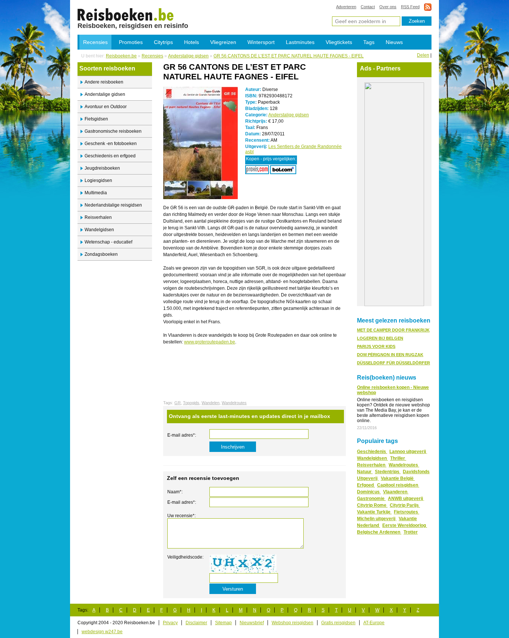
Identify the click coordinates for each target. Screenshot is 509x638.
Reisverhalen (98, 217)
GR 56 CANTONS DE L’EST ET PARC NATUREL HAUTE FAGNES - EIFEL (289, 56)
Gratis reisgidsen (338, 622)
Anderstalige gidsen (188, 56)
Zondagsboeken (101, 254)
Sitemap (223, 622)
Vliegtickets (339, 42)
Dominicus (369, 491)
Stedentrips (388, 471)
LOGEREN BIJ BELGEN (380, 338)
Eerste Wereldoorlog (404, 525)
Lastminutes (300, 42)
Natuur (365, 471)
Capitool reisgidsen (398, 485)
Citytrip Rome (372, 505)
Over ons (387, 6)
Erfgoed (366, 485)
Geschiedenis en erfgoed (110, 155)
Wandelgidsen (99, 229)
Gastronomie (371, 498)
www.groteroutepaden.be (209, 342)
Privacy (170, 622)
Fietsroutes (406, 512)
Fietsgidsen (96, 119)
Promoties (131, 42)
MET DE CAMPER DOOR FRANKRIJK (393, 330)
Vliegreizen (223, 42)
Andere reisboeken (104, 82)
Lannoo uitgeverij (408, 451)
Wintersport (261, 42)
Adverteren (346, 6)
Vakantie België (398, 478)
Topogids (191, 402)
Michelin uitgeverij (376, 518)
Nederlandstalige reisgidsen (113, 205)
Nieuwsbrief (252, 622)
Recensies (95, 42)
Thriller (398, 458)
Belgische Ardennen (379, 532)
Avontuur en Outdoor (106, 106)
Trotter (411, 532)
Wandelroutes (234, 402)
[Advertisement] (250, 362)
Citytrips (163, 42)
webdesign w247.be (102, 631)
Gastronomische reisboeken (113, 131)
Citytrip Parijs (405, 505)
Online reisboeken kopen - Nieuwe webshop (393, 390)
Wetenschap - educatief (108, 242)
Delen (423, 55)
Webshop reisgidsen (292, 622)
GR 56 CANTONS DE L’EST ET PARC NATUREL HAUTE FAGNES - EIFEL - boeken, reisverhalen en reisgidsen (126, 14)
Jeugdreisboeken (102, 168)
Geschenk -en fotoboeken (111, 143)
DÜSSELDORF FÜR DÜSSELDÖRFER (393, 363)
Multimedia (96, 192)
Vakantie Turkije (374, 512)
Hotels (191, 42)
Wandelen (210, 402)
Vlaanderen (395, 491)
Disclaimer (196, 622)
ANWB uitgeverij (406, 498)
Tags (368, 42)
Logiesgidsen (98, 180)
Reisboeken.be (121, 56)
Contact (368, 6)
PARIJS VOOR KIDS (376, 346)
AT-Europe (374, 622)
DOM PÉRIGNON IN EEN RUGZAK (390, 354)
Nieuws (394, 42)
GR (177, 402)
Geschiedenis (372, 451)
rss (427, 6)
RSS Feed (410, 6)
